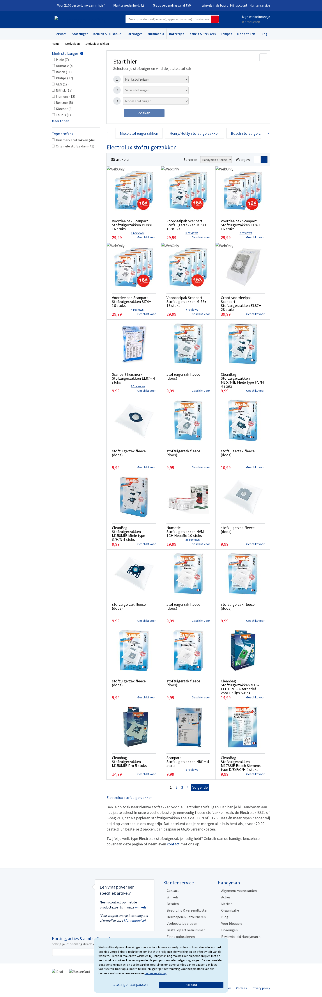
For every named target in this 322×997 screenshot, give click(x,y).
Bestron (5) (64, 102)
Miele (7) (62, 59)
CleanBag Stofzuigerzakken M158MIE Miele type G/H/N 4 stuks (128, 533)
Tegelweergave (264, 159)
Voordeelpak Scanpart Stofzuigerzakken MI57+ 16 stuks (186, 224)
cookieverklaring (156, 973)
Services (61, 34)
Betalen (173, 903)
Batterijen (176, 34)
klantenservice (134, 920)
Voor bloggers (231, 923)
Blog (264, 34)
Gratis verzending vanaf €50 (172, 5)
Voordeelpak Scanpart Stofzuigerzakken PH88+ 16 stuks (132, 224)
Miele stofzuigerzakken (139, 133)
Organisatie (230, 910)
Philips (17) (64, 78)
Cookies (241, 988)
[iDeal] (57, 971)
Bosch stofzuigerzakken (251, 133)
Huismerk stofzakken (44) (75, 140)
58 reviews (193, 540)
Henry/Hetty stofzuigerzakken (194, 133)
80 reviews (138, 386)
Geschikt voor (146, 237)
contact (173, 843)
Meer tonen (60, 121)
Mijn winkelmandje (256, 16)
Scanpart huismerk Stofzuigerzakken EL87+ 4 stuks (133, 378)
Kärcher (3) (64, 108)
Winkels (173, 897)
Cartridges (134, 34)
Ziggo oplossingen (181, 936)
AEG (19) (62, 84)
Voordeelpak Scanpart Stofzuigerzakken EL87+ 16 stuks (241, 224)
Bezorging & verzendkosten (187, 910)
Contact (173, 890)
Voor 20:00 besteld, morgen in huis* (81, 5)
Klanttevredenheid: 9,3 (128, 5)
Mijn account (238, 5)
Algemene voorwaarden (239, 890)
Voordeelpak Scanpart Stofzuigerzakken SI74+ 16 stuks (131, 301)
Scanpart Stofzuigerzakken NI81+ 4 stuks (187, 761)
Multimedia (156, 34)
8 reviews (192, 233)
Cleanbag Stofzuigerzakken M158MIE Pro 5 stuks (129, 761)
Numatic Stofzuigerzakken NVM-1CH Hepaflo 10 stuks (185, 531)
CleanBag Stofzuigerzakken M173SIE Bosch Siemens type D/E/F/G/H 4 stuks (241, 763)
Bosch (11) (64, 72)
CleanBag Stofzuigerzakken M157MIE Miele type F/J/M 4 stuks (242, 380)
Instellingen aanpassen (129, 984)
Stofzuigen (80, 34)
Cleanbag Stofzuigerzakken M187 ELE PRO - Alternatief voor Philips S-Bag (240, 686)
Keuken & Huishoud (107, 34)
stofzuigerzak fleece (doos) (183, 376)
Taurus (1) (63, 115)
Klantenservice (259, 5)
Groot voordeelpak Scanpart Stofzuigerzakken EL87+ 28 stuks (241, 303)
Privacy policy (261, 988)
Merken (226, 903)
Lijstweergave (257, 159)
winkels (141, 907)
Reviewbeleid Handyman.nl (241, 936)
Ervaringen (229, 930)
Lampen (226, 34)
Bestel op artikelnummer (186, 930)
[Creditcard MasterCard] (79, 971)
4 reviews (137, 310)
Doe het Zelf (246, 34)
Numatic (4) (65, 66)
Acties (225, 897)
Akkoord (191, 985)
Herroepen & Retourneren (186, 917)
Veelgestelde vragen (182, 923)
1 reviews (137, 233)
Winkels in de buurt (215, 5)
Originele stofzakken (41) (75, 146)
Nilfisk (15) (64, 90)
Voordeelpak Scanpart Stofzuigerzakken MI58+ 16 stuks (186, 301)
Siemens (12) (65, 96)
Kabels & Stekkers (202, 34)
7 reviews (245, 233)
